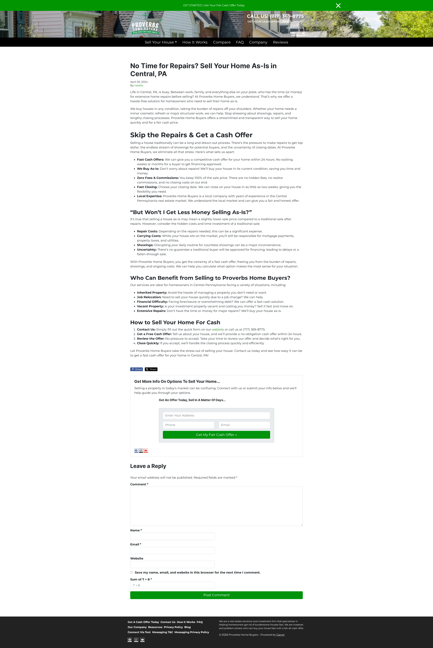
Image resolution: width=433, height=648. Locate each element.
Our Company (293, 21)
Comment (139, 484)
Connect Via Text (139, 632)
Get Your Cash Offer (263, 21)
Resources (155, 627)
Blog (187, 627)
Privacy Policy (173, 627)
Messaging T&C (162, 632)
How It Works (195, 42)
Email (135, 544)
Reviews (280, 42)
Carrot (280, 634)
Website (136, 558)
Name (136, 530)
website (218, 329)
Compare (222, 42)
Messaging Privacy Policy (192, 632)
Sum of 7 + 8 (141, 579)
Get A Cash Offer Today (143, 622)
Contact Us (295, 27)
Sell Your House (159, 42)
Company (258, 42)
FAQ (240, 42)
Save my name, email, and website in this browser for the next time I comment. (197, 572)
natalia (138, 85)
